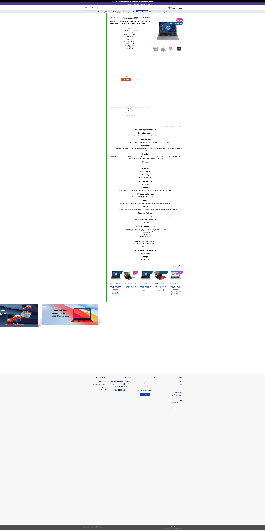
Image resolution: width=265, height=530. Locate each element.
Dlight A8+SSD (128, 112)
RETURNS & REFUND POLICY (98, 384)
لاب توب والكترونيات (143, 11)
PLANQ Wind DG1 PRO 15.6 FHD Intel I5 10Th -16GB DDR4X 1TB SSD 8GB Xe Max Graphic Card (130, 285)
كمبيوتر (130, 110)
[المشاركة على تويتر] (132, 116)
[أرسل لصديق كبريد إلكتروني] (130, 116)
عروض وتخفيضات (156, 11)
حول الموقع (173, 526)
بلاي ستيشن (179, 384)
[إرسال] (114, 8)
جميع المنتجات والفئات (166, 11)
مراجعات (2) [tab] (167, 126)
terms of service (102, 381)
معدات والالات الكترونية (176, 409)
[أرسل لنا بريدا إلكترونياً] (118, 390)
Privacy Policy (102, 387)
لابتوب (124, 110)
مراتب (180, 381)
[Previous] (180, 31)
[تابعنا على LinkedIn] (116, 390)
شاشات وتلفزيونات (130, 11)
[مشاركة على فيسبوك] (135, 116)
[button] (89, 8)
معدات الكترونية (106, 11)
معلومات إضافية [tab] (174, 126)
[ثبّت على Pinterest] (127, 116)
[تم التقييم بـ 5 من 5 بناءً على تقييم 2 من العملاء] (130, 28)
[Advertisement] (93, 65)
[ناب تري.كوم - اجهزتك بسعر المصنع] (175, 7)
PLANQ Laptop (117, 17)
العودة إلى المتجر (145, 394)
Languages (154, 3)
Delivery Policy (102, 389)
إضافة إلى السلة (126, 79)
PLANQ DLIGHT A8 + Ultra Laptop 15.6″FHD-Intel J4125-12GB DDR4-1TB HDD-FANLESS (145, 285)
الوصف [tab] (180, 126)
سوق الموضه (97, 11)
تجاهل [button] (113, 1)
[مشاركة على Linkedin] (125, 116)
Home (110, 17)
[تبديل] (160, 387)
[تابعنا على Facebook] (123, 390)
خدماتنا (177, 526)
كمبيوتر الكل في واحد (176, 402)
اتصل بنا (180, 526)
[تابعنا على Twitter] (121, 390)
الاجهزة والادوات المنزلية (118, 11)
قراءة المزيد (160, 290)
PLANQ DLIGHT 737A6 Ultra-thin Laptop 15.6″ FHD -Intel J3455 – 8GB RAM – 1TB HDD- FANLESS (175, 285)
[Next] (154, 31)
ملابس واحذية (179, 387)
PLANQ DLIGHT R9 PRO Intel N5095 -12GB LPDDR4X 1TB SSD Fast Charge (160, 285)
